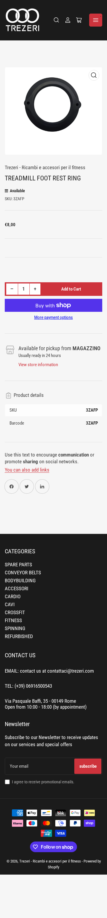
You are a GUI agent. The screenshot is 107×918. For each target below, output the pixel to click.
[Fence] (56, 20)
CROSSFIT (15, 612)
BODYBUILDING (20, 580)
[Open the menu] (95, 20)
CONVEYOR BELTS (23, 572)
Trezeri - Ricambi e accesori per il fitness (45, 167)
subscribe (88, 766)
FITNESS (13, 620)
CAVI (10, 604)
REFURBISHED (19, 636)
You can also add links (27, 470)
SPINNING (15, 628)
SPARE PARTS (18, 565)
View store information (38, 364)
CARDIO (13, 596)
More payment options (53, 317)
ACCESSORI (16, 588)
